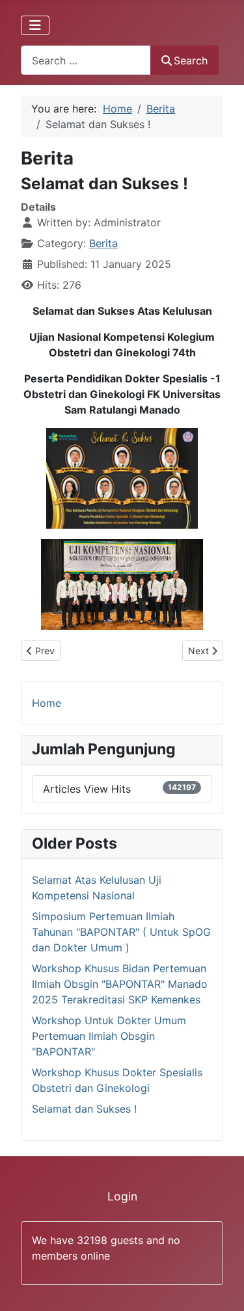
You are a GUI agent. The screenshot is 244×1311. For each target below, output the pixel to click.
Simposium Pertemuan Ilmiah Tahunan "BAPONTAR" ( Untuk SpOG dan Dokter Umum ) (121, 932)
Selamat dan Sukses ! (84, 1108)
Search (191, 60)
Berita (103, 243)
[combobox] (86, 60)
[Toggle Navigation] (35, 25)
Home (46, 702)
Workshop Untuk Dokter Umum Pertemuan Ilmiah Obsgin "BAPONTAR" (109, 1036)
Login (122, 1196)
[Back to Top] (221, 1287)
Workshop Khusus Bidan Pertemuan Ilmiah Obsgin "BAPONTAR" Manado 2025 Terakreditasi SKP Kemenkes (120, 984)
